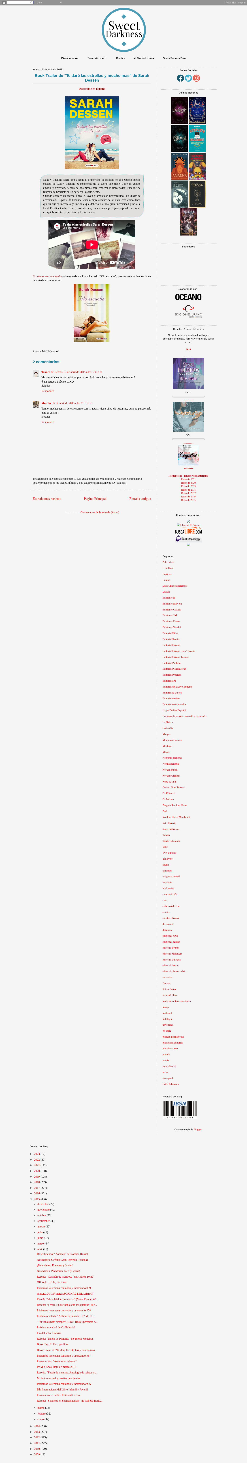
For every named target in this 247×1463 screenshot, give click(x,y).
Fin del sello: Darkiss (49, 1333)
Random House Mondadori (176, 817)
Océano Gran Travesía (174, 787)
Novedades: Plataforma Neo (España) (58, 1271)
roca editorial (169, 1066)
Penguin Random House (175, 805)
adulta (166, 864)
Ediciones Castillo (172, 609)
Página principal (69, 58)
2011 (37, 1443)
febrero (41, 1413)
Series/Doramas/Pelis (174, 58)
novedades (168, 1024)
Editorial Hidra (170, 633)
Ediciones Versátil (172, 627)
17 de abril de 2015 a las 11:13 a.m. (72, 403)
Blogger (198, 1129)
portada (166, 1054)
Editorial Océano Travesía (176, 657)
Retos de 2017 (188, 493)
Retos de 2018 (188, 489)
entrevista (167, 977)
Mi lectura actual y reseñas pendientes (58, 1378)
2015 (37, 1199)
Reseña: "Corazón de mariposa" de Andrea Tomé (65, 1276)
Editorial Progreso (172, 674)
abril (40, 1249)
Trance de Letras (51, 372)
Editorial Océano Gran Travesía (179, 651)
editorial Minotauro (172, 953)
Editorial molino (171, 698)
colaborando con (171, 906)
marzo (41, 1407)
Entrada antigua (140, 499)
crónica (166, 912)
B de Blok (168, 568)
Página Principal (95, 499)
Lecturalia (168, 728)
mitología (167, 1019)
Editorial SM (169, 680)
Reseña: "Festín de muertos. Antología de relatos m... (67, 1372)
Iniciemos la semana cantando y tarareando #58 (64, 1310)
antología (167, 882)
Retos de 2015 (188, 500)
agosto (41, 1226)
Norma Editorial (171, 763)
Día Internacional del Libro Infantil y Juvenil (62, 1389)
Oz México (168, 799)
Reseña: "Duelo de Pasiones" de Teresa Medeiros (65, 1338)
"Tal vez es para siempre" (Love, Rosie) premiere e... (67, 1321)
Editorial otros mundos (174, 704)
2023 (37, 1153)
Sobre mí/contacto (97, 58)
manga (166, 1007)
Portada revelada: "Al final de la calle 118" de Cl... (66, 1316)
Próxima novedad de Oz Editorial (56, 1327)
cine (165, 900)
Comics (166, 580)
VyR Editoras (169, 852)
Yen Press (168, 858)
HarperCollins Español (174, 710)
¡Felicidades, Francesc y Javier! (55, 1265)
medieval (167, 1013)
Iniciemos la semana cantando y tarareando (184, 716)
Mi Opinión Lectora (144, 58)
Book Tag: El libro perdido (52, 1344)
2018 (37, 1182)
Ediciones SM (170, 615)
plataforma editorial (173, 1042)
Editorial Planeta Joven (174, 668)
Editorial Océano (171, 645)
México (166, 752)
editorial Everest (171, 947)
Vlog (165, 846)
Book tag (167, 574)
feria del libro (170, 995)
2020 (37, 1170)
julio (40, 1232)
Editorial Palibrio (171, 663)
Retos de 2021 (188, 479)
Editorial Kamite (171, 639)
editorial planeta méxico (175, 971)
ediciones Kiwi (170, 935)
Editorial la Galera (172, 692)
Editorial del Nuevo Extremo (177, 686)
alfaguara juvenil (171, 876)
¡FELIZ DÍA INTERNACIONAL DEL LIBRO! (65, 1293)
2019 (37, 1176)
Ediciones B (169, 597)
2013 (37, 1431)
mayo (40, 1243)
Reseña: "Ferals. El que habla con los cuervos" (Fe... (67, 1304)
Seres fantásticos (171, 829)
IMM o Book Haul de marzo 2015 (56, 1366)
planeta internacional (173, 1036)
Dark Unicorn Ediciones (175, 585)
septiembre (43, 1220)
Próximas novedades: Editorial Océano (59, 1395)
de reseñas (168, 924)
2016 (37, 1193)
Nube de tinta (169, 781)
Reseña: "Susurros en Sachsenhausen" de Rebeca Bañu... (69, 1400)
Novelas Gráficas (171, 775)
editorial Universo (172, 959)
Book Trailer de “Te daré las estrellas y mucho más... (67, 1350)
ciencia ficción (170, 894)
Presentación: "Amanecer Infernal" (57, 1361)
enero (40, 1419)
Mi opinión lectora (172, 740)
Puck (165, 811)
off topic (167, 1030)
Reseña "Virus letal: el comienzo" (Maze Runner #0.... (68, 1299)
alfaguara (167, 870)
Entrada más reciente (47, 499)
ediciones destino (171, 941)
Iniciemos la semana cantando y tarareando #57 (64, 1355)
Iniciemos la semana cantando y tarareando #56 (64, 1383)
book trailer (168, 888)
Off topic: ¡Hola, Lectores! (52, 1282)
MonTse (46, 403)
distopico (167, 930)
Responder (47, 391)
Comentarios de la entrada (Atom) (99, 512)
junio (40, 1237)
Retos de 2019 (188, 486)
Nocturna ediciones (172, 757)
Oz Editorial (169, 793)
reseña (166, 1060)
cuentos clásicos (171, 918)
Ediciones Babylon (172, 603)
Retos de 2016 (188, 496)
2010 (37, 1448)
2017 (37, 1187)
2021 (37, 1165)
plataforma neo (170, 1048)
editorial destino (171, 965)
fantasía (166, 983)
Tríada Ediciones (171, 841)
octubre (42, 1215)
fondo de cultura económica (177, 1001)
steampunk (168, 1078)
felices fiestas (169, 989)
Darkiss (166, 591)
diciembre (43, 1204)
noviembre (43, 1209)
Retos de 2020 (188, 482)
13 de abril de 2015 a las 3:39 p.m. (83, 372)
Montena (167, 746)
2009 (37, 1454)
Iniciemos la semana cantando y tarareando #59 (64, 1288)
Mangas (166, 734)
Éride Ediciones (171, 1084)
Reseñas (120, 58)
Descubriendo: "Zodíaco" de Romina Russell (62, 1254)
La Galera (168, 722)
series (165, 1072)
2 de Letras (168, 562)
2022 (37, 1159)
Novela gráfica (170, 769)
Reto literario (169, 823)
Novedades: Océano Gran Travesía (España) (62, 1259)
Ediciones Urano (171, 621)
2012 (37, 1437)
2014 (37, 1426)
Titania (166, 835)
